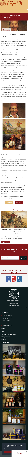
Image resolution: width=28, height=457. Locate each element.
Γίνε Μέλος (3, 337)
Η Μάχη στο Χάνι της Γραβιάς (14, 210)
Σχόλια (2, 331)
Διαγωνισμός (3, 339)
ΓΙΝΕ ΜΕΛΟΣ (9, 202)
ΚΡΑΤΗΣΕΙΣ (19, 202)
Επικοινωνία (3, 333)
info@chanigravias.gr (7, 325)
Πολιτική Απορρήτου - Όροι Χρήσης (8, 334)
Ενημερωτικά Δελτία (5, 336)
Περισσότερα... (5, 242)
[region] (14, 25)
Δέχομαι (8, 451)
